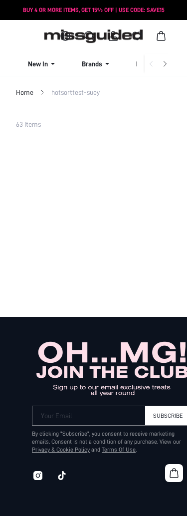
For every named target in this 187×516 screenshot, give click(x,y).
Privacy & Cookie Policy (61, 449)
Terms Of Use (119, 449)
